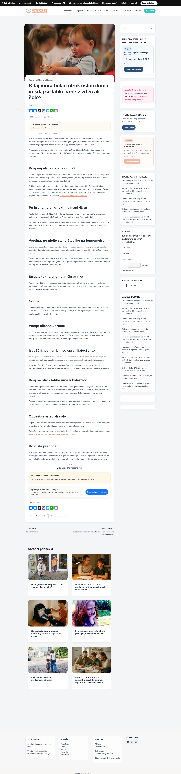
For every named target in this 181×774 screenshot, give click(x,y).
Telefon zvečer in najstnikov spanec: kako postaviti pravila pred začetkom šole (136, 386)
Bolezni (49, 80)
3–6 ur (126, 254)
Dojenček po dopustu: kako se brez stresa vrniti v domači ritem (136, 210)
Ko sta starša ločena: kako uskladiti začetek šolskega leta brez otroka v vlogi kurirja (136, 360)
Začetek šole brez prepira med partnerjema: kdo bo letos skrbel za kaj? (136, 201)
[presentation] (48, 567)
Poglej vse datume (133, 69)
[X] (132, 742)
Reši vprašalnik (132, 161)
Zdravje (40, 80)
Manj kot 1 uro (129, 242)
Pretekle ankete (128, 271)
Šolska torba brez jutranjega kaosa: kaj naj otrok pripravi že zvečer (46, 633)
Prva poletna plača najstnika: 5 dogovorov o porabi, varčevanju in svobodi (135, 349)
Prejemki (64, 752)
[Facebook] (128, 742)
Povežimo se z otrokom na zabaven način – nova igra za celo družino (93, 531)
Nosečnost (65, 744)
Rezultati (144, 265)
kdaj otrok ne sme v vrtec (58, 516)
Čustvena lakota (31, 530)
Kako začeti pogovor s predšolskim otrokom (42, 678)
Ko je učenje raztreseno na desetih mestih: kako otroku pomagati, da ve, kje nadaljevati (136, 219)
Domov (32, 80)
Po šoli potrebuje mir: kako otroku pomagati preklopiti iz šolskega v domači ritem (135, 191)
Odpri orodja (129, 127)
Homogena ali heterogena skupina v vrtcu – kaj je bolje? (47, 585)
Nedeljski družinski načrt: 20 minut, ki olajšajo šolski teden (137, 377)
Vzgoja (98, 11)
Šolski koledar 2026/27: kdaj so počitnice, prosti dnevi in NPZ (134, 369)
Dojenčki (79, 11)
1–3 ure (127, 248)
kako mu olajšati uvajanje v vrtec (43, 434)
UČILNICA (149, 11)
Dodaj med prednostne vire (97, 492)
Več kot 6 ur (128, 259)
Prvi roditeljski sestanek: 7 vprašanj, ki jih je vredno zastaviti (137, 182)
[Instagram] (136, 742)
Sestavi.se (65, 755)
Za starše (132, 285)
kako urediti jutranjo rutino (66, 434)
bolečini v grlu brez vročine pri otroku (73, 196)
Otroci (63, 747)
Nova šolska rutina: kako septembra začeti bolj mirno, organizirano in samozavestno (89, 680)
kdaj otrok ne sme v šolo (38, 516)
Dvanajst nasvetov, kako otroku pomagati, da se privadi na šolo (90, 632)
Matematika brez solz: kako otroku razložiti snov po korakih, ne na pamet (90, 587)
